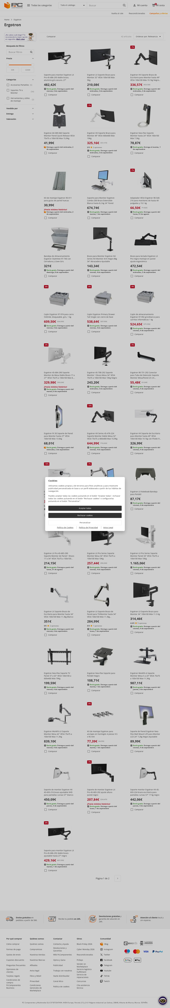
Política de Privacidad (88, 527)
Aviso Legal (108, 527)
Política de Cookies (65, 527)
